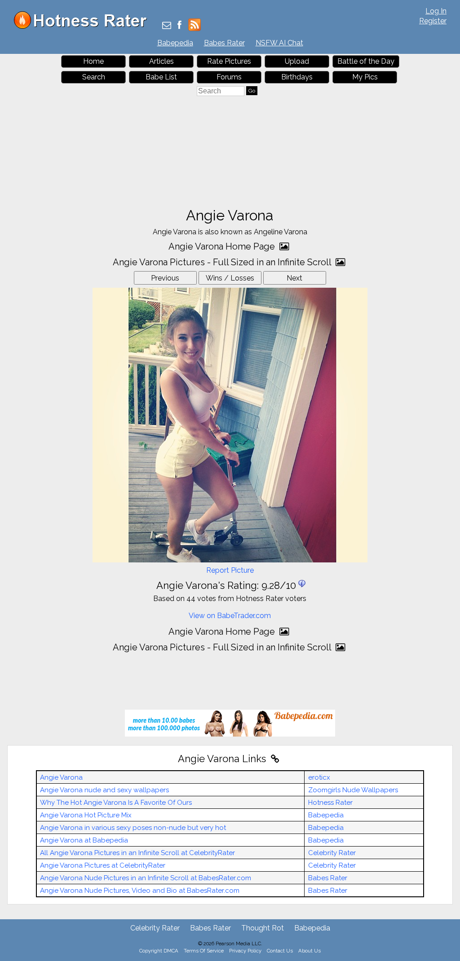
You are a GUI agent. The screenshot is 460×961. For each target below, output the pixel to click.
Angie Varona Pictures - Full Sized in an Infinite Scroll (223, 262)
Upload (297, 61)
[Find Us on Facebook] (179, 26)
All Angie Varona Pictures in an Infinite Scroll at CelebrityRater (137, 853)
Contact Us (280, 951)
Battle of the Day (365, 61)
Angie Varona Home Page (222, 246)
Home (93, 61)
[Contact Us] (166, 26)
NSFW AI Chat (279, 43)
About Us (309, 951)
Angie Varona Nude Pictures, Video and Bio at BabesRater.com (139, 890)
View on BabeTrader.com (230, 615)
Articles (161, 61)
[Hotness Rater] (83, 26)
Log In (436, 11)
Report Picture (230, 570)
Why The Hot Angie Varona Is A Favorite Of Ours (116, 803)
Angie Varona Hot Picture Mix (86, 815)
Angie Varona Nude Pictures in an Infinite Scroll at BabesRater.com (145, 878)
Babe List (161, 77)
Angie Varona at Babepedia (84, 840)
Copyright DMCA (158, 951)
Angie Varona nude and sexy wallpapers (104, 790)
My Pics (365, 77)
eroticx (319, 777)
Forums (229, 77)
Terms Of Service (204, 951)
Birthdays (297, 77)
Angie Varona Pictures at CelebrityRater (102, 865)
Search (93, 77)
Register (433, 21)
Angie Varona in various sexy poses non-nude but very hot (133, 828)
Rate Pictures (229, 61)
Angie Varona (61, 777)
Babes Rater (224, 43)
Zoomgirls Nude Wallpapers (353, 790)
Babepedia (175, 43)
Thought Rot (262, 928)
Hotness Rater (330, 803)
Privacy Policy (245, 951)
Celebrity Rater (332, 853)
